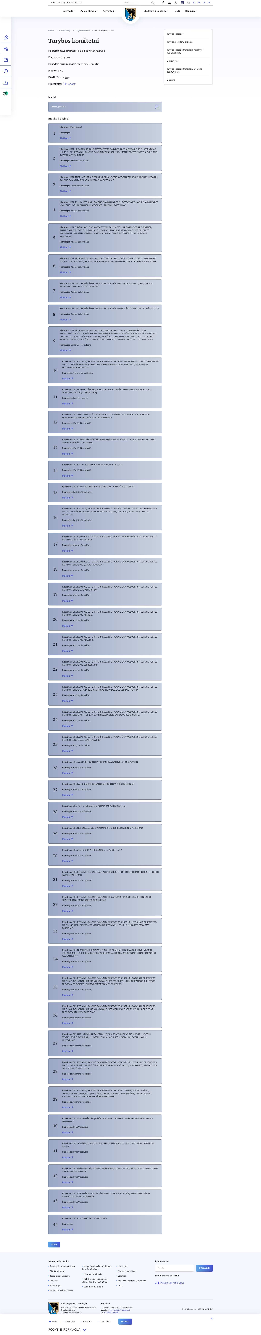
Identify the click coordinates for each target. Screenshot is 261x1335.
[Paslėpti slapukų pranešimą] (212, 1318)
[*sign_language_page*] (175, 2)
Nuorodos (122, 1266)
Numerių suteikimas (127, 1271)
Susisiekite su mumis (93, 1287)
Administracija (88, 11)
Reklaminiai (105, 1322)
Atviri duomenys (57, 1271)
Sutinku (125, 1321)
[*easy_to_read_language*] (182, 2)
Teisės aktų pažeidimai (60, 1276)
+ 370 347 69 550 (111, 1312)
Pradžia (51, 31)
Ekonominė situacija (93, 1274)
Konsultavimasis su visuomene (132, 1281)
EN (199, 3)
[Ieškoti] (152, 2)
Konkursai (190, 11)
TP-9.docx (69, 84)
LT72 (120, 1286)
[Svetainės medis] (169, 2)
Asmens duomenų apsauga (62, 1266)
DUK (177, 11)
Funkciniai (70, 1322)
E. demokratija (65, 31)
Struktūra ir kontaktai (155, 11)
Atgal (54, 1244)
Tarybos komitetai (83, 31)
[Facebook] (163, 2)
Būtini (54, 1322)
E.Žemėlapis (55, 1286)
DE (209, 3)
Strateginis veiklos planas (61, 1290)
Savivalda (68, 11)
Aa (188, 3)
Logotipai (122, 1276)
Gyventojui (109, 11)
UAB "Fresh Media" (205, 1309)
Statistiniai (87, 1322)
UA (204, 3)
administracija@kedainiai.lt (119, 1310)
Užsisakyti (204, 1268)
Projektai (54, 1281)
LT (194, 3)
